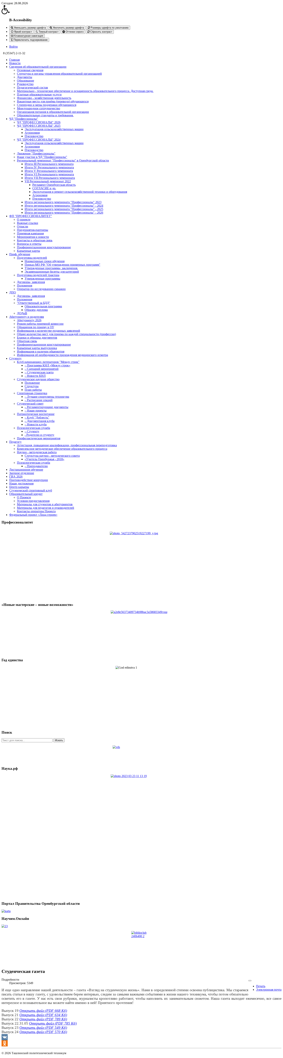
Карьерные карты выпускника (37, 348)
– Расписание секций (39, 400)
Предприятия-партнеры (32, 230)
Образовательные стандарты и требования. (45, 115)
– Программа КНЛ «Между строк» (47, 365)
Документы (24, 77)
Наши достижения (21, 483)
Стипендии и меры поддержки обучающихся (46, 105)
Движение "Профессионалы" (36, 153)
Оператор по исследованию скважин (41, 289)
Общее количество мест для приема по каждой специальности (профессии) (66, 334)
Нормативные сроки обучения (44, 261)
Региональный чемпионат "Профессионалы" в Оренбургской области (63, 160)
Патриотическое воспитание (35, 414)
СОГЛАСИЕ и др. (44, 188)
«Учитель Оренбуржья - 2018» (44, 459)
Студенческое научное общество (38, 379)
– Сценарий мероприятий (42, 368)
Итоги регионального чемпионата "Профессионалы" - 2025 (64, 209)
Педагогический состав (32, 87)
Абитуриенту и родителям (26, 316)
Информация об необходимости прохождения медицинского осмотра (62, 355)
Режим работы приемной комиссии (40, 323)
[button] (141, 9)
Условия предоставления (33, 500)
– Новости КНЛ (35, 375)
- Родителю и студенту (39, 434)
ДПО (12, 292)
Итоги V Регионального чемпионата (49, 171)
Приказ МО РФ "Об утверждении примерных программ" (62, 264)
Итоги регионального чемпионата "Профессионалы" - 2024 (64, 205)
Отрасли (22, 226)
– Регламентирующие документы (46, 407)
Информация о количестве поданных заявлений (48, 330)
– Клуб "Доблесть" (37, 417)
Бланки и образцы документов (37, 337)
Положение (32, 382)
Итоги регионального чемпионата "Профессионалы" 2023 (63, 202)
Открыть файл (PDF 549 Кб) (43, 1028)
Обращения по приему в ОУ (35, 327)
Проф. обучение (19, 254)
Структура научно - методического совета (52, 455)
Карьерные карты (28, 250)
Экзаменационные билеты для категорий (52, 271)
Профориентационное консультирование (44, 247)
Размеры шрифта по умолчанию (109, 27)
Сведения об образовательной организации (37, 66)
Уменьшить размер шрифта (29, 27)
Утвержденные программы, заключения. (51, 268)
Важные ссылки (27, 223)
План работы (33, 389)
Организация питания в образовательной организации (53, 111)
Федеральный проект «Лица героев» (33, 514)
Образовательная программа (43, 306)
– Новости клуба (36, 424)
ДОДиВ (22, 313)
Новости (15, 63)
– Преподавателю (36, 466)
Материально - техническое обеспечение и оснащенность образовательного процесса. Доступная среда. (85, 91)
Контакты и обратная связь (34, 240)
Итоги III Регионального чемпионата (49, 164)
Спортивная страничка (32, 393)
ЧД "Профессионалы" (23, 118)
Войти (13, 46)
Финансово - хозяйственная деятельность (44, 98)
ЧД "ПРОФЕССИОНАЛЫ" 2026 (38, 122)
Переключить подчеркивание (30, 39)
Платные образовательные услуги (39, 94)
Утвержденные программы (42, 278)
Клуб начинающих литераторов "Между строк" (48, 362)
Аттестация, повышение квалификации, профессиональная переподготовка (67, 445)
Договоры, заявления (31, 282)
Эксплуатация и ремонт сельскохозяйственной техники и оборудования (79, 191)
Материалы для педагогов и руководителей (45, 507)
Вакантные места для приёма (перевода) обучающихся (53, 101)
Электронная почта (268, 989)
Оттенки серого (74, 31)
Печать (260, 986)
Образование (25, 80)
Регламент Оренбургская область (54, 184)
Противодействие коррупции (28, 480)
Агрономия (32, 132)
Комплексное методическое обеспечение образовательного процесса (62, 448)
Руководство (25, 84)
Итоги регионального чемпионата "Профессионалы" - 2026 (64, 212)
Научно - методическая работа (37, 452)
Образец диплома (36, 309)
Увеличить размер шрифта (68, 27)
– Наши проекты (36, 410)
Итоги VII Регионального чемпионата (50, 177)
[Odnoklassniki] (141, 1043)
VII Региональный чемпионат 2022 (48, 181)
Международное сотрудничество (38, 108)
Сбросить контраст (101, 31)
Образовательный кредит (26, 494)
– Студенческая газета (39, 372)
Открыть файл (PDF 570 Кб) (43, 1032)
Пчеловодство (34, 136)
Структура (32, 386)
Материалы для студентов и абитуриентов (45, 504)
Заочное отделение (21, 473)
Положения (24, 285)
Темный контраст (48, 31)
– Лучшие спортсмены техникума (47, 396)
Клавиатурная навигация (28, 35)
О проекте (23, 219)
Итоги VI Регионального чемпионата (49, 174)
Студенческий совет (30, 403)
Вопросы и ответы (29, 243)
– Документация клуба (39, 421)
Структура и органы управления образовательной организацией (59, 73)
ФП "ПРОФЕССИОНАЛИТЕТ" (30, 216)
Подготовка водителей (32, 257)
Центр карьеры (19, 487)
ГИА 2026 (16, 476)
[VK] (141, 1037)
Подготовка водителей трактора (38, 275)
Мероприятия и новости (33, 236)
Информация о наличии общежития (40, 351)
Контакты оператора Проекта (36, 511)
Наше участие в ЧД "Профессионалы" (42, 157)
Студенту (15, 358)
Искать (59, 740)
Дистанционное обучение (26, 469)
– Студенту (32, 431)
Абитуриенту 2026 (29, 320)
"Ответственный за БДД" (33, 302)
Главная (14, 59)
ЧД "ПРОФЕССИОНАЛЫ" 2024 (38, 139)
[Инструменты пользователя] (249, 980)
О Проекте (24, 497)
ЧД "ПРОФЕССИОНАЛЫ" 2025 (38, 125)
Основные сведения (30, 70)
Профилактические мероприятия (38, 438)
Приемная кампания (30, 233)
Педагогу (15, 441)
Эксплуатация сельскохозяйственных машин (54, 129)
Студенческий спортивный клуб (30, 490)
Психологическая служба (33, 428)
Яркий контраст (22, 31)
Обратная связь (27, 341)
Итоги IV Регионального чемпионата (49, 167)
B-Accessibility (20, 20)
